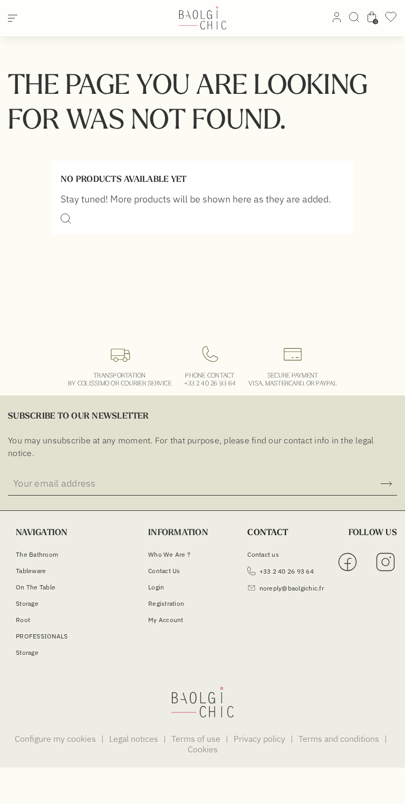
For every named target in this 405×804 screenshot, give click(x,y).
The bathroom (37, 554)
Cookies (203, 749)
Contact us (164, 571)
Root (23, 620)
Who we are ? (169, 554)
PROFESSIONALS (42, 636)
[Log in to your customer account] (337, 19)
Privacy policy (260, 738)
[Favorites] (390, 20)
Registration (166, 603)
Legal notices (134, 738)
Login (156, 587)
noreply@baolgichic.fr (291, 588)
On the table (35, 587)
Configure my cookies (56, 738)
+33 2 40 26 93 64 (210, 383)
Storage (27, 603)
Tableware (31, 571)
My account (166, 620)
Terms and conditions (339, 738)
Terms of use (197, 738)
